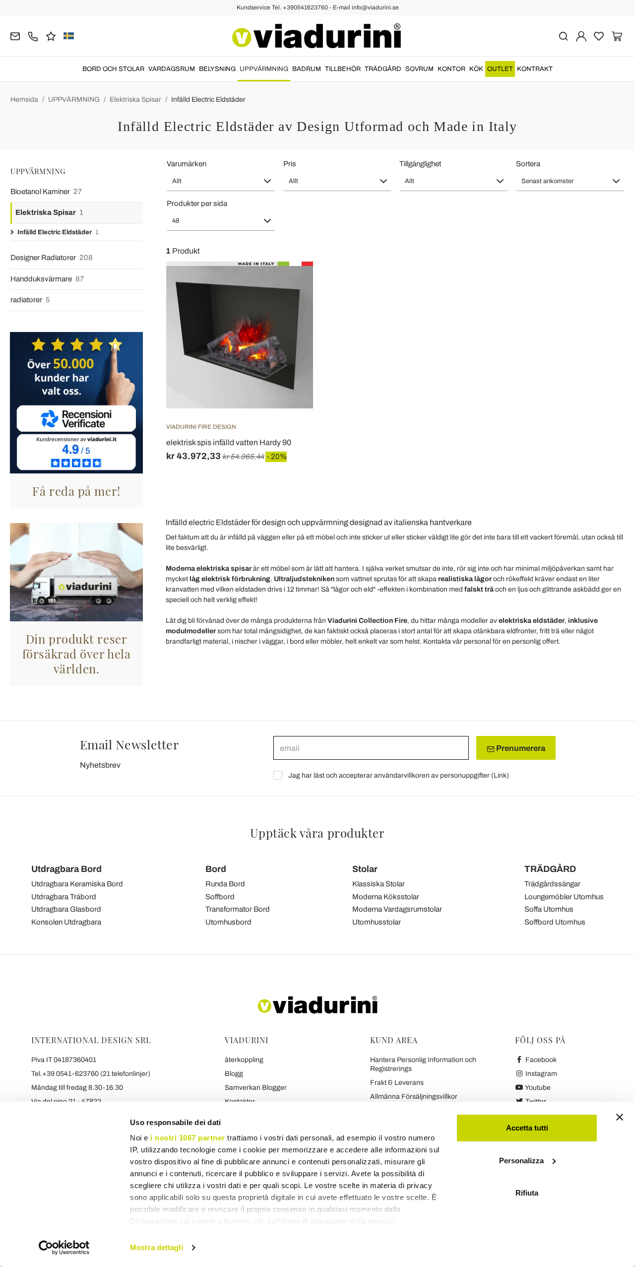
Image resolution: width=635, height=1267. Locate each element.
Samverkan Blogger (256, 1087)
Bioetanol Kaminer (46, 192)
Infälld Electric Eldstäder (208, 99)
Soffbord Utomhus (554, 922)
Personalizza (521, 1160)
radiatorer (30, 300)
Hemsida (24, 99)
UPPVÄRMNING (264, 69)
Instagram (540, 1073)
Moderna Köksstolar (385, 897)
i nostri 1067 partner (187, 1138)
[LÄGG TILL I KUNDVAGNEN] (288, 286)
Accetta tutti (527, 1128)
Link (500, 775)
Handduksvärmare (47, 279)
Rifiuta (526, 1193)
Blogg (234, 1073)
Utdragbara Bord (66, 869)
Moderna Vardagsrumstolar (397, 909)
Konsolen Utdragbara (66, 922)
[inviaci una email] (15, 35)
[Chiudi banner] (619, 1117)
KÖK (476, 69)
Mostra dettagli (156, 1247)
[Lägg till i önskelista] (288, 311)
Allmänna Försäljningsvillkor (413, 1096)
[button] (221, 181)
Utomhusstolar (376, 922)
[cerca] (563, 35)
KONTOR (451, 69)
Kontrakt (535, 69)
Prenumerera (520, 748)
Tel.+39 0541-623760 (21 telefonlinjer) (90, 1073)
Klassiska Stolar (378, 884)
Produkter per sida (197, 203)
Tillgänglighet (420, 164)
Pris (289, 164)
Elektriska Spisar (135, 99)
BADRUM (306, 69)
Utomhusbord (228, 922)
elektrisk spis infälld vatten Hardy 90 (228, 442)
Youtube (537, 1087)
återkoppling (244, 1060)
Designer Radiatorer (51, 258)
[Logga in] (581, 35)
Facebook (540, 1060)
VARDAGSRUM (171, 69)
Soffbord (220, 897)
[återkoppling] (51, 35)
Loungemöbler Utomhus (564, 897)
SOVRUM (419, 69)
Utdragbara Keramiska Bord (77, 884)
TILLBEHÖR (343, 69)
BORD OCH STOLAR (113, 69)
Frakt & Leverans (397, 1082)
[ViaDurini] (316, 35)
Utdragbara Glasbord (66, 909)
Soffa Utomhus (548, 909)
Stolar (365, 869)
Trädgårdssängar (552, 884)
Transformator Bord (237, 909)
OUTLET (500, 69)
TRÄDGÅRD (383, 69)
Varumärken (186, 164)
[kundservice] (33, 35)
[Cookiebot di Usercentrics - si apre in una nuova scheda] (64, 1247)
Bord (215, 869)
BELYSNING (217, 69)
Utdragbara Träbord (63, 897)
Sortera (528, 164)
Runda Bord (225, 884)
